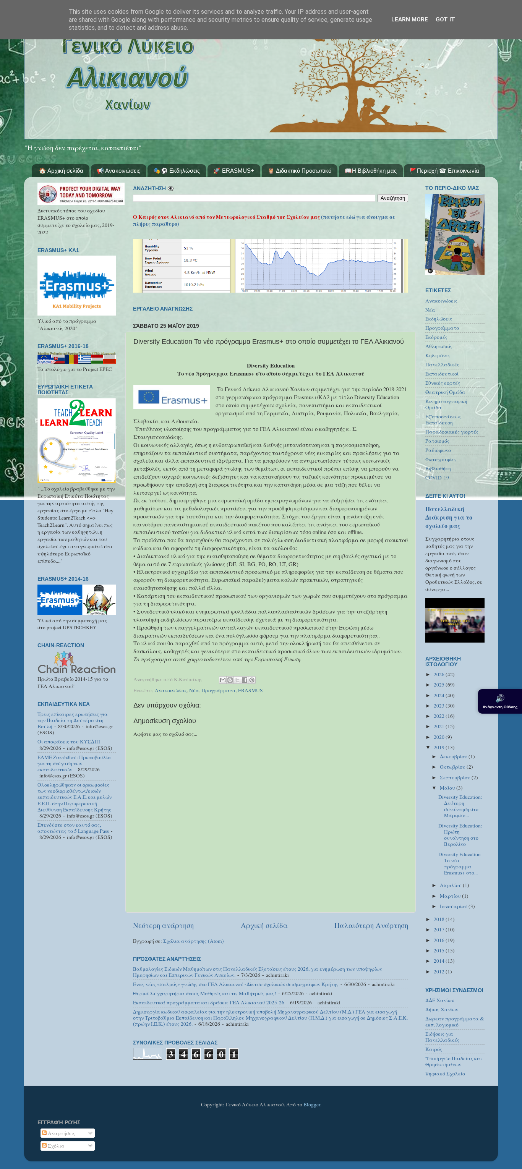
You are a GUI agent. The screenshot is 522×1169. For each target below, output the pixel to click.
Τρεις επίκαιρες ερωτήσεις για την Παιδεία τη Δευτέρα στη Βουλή (72, 720)
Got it (445, 19)
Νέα (194, 690)
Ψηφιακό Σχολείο (445, 1073)
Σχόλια (56, 1145)
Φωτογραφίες (441, 459)
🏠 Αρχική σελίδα (61, 170)
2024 (440, 695)
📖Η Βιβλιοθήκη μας (371, 170)
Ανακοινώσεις (171, 690)
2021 (440, 726)
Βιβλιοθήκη (438, 468)
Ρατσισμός (437, 440)
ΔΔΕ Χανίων (439, 1000)
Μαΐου (448, 787)
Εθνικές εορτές (442, 382)
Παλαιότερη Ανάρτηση (371, 925)
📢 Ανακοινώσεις (118, 170)
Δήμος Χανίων (441, 1009)
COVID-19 (437, 477)
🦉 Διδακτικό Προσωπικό (299, 170)
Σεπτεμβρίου (456, 777)
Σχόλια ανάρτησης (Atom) (193, 940)
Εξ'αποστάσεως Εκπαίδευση (443, 419)
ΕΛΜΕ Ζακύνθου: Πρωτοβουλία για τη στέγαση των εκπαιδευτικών (74, 763)
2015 (440, 950)
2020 (440, 736)
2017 (440, 929)
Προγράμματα (218, 690)
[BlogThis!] (230, 680)
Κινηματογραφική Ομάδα (446, 404)
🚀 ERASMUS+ (233, 170)
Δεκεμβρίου (454, 756)
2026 (440, 674)
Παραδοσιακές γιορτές (451, 431)
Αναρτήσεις (61, 1133)
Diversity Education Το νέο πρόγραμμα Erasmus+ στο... (459, 863)
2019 (440, 747)
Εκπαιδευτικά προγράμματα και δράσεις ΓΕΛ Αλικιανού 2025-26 (208, 1002)
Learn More (409, 19)
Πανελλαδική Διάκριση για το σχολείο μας (448, 517)
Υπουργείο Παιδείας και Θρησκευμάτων (453, 1061)
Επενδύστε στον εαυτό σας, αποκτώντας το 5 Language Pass (73, 827)
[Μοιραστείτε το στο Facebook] (244, 680)
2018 (440, 919)
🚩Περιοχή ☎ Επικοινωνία (444, 170)
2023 (440, 705)
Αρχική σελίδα (264, 925)
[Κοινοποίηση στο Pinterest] (252, 680)
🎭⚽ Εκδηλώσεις (176, 170)
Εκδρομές (436, 337)
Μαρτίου (451, 895)
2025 (440, 684)
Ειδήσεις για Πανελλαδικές (442, 1036)
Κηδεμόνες (438, 355)
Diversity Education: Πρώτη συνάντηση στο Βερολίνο (460, 835)
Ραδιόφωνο (438, 450)
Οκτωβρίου (453, 766)
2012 (440, 971)
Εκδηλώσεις (438, 318)
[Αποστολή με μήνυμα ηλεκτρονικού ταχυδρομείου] (223, 680)
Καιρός (433, 1049)
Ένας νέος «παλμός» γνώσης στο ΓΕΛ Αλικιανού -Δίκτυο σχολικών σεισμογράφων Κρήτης (236, 984)
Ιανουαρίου (454, 906)
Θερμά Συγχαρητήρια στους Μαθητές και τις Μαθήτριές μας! (204, 993)
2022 (440, 715)
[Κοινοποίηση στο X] (237, 680)
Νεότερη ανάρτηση (163, 925)
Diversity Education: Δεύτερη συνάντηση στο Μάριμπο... (460, 806)
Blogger (311, 1104)
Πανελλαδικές (442, 364)
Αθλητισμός (438, 346)
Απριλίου (451, 885)
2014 (440, 960)
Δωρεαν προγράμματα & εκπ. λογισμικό (454, 1021)
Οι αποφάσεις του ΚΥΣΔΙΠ (68, 741)
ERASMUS (250, 690)
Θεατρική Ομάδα (445, 392)
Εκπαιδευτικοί (442, 373)
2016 (440, 940)
